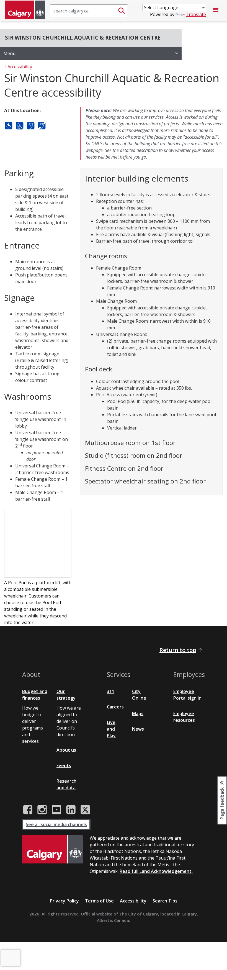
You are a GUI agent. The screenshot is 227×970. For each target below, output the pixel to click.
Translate (196, 14)
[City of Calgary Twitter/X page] (85, 809)
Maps (137, 713)
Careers (115, 707)
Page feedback (222, 803)
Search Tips (165, 901)
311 (110, 691)
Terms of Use (99, 901)
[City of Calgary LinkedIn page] (70, 809)
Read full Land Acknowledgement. (156, 871)
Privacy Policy (64, 901)
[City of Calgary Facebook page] (27, 809)
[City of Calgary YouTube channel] (56, 809)
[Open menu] (215, 10)
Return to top (177, 650)
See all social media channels (56, 824)
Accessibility (133, 901)
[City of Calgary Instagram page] (42, 809)
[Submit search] (122, 11)
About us (66, 750)
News (138, 729)
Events (63, 765)
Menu (9, 53)
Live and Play (111, 729)
